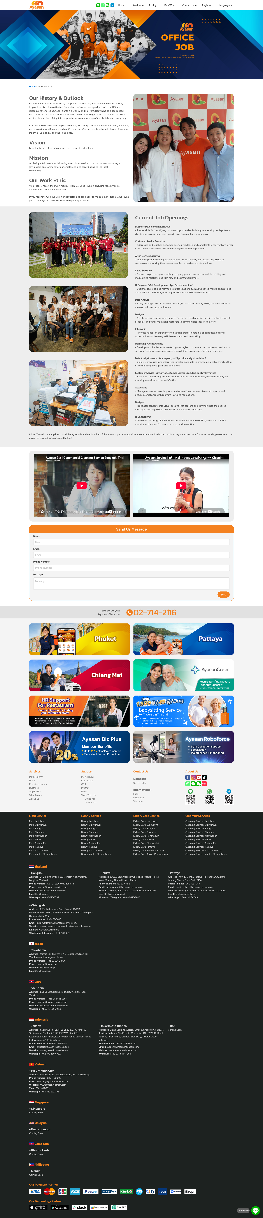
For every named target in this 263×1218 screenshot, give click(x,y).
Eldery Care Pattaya (144, 847)
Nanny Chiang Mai (91, 843)
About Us (34, 799)
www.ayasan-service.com (53, 890)
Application (35, 791)
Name (36, 536)
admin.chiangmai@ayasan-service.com (57, 922)
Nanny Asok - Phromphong (96, 854)
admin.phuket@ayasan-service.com (125, 887)
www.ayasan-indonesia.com (54, 1050)
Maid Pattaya (36, 847)
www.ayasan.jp (47, 967)
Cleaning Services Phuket (198, 839)
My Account (87, 777)
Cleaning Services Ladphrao (200, 821)
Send (223, 594)
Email (36, 549)
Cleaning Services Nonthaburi (201, 836)
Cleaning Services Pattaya (199, 847)
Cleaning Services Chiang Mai (201, 843)
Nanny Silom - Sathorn (93, 850)
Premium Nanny (38, 784)
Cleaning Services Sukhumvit (201, 825)
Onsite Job (90, 802)
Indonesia (138, 797)
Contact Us (188, 5)
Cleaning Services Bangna (199, 828)
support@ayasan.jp (46, 964)
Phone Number (41, 562)
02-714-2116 (154, 612)
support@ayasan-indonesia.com (53, 1047)
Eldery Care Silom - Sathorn (148, 850)
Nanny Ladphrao (90, 821)
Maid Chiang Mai (38, 843)
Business (34, 788)
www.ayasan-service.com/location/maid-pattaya (202, 890)
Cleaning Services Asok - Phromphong (206, 854)
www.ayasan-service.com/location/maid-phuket (132, 890)
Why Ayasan (35, 795)
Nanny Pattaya (89, 847)
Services (136, 5)
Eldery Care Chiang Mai (146, 843)
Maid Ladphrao (37, 821)
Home (121, 5)
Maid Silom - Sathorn (40, 850)
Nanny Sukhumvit (91, 825)
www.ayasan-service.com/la (54, 1005)
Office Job (90, 799)
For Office (169, 5)
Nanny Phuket (88, 839)
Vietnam (138, 801)
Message (38, 574)
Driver (32, 780)
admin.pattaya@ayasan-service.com (194, 887)
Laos (135, 794)
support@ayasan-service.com (52, 887)
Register (206, 5)
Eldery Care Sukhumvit (145, 825)
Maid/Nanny (36, 777)
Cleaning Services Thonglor (200, 832)
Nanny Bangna (89, 828)
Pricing (152, 5)
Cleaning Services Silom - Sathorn (203, 850)
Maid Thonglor (37, 832)
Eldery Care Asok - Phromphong (150, 854)
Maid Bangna (36, 828)
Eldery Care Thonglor (144, 832)
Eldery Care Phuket (143, 839)
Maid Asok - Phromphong (43, 854)
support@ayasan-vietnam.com (52, 1081)
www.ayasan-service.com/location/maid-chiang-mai (65, 926)
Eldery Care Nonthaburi (146, 836)
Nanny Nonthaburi (91, 836)
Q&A (83, 784)
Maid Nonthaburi (38, 836)
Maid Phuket (35, 839)
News (84, 791)
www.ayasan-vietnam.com (53, 1084)
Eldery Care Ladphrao (145, 821)
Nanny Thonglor (90, 832)
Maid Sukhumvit (38, 825)
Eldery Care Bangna (144, 828)
